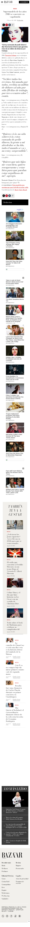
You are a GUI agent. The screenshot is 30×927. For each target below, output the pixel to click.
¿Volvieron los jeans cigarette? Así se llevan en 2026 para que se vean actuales (14, 539)
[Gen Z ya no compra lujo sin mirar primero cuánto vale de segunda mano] (9, 662)
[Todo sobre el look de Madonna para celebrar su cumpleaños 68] (15, 613)
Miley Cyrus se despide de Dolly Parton (16, 841)
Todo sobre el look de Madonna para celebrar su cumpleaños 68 (15, 626)
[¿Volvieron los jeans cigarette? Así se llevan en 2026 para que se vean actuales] (15, 524)
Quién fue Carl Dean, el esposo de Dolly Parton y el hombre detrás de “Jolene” (15, 810)
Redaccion (20, 20)
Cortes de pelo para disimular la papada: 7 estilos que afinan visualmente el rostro (16, 834)
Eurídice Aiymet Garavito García (16, 657)
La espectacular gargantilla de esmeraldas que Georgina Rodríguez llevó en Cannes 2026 (16, 825)
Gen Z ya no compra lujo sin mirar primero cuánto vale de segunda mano (15, 670)
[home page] (8, 2)
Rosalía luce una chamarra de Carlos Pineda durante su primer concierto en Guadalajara (14, 691)
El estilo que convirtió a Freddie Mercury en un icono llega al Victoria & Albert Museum (15, 568)
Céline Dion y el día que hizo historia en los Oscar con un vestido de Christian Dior (13, 598)
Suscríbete (24, 2)
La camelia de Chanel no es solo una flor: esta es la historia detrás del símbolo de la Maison (15, 649)
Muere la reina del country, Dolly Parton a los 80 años (14, 818)
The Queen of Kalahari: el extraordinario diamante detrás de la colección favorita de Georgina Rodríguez (15, 714)
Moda (15, 8)
